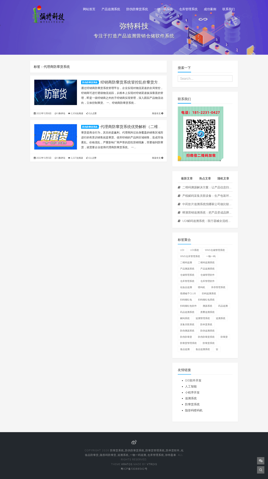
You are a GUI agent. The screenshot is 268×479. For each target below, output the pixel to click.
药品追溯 (223, 305)
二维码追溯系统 (206, 262)
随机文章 (223, 178)
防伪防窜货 (186, 336)
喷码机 (201, 287)
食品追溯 (185, 349)
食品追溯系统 (203, 349)
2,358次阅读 (76, 113)
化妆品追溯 (186, 287)
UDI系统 (194, 250)
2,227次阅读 (76, 157)
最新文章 (187, 178)
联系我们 (228, 9)
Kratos (127, 464)
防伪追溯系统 (207, 330)
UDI (182, 250)
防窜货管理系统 (188, 343)
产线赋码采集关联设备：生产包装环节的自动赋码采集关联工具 (206, 195)
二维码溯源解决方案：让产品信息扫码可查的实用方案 (206, 187)
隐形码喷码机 (194, 410)
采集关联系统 (187, 324)
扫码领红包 (186, 299)
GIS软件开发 (193, 380)
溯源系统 (207, 305)
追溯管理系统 (203, 318)
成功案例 (210, 9)
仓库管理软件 (207, 281)
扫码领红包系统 (206, 299)
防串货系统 (206, 324)
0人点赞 (92, 113)
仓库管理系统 (188, 9)
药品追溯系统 (187, 312)
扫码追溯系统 (209, 293)
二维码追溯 (186, 262)
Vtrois (152, 464)
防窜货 (224, 336)
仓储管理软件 (207, 274)
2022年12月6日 (43, 113)
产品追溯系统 (111, 9)
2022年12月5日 (43, 157)
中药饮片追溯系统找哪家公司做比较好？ (206, 204)
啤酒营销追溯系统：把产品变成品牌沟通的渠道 (206, 212)
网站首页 (89, 9)
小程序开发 (192, 392)
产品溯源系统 (187, 268)
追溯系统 (220, 318)
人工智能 (191, 386)
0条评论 (61, 113)
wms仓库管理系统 (190, 256)
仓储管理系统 (187, 274)
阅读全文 (156, 113)
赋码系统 (185, 318)
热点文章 (205, 178)
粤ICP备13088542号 (134, 468)
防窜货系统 (209, 343)
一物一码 (210, 256)
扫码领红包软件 (188, 305)
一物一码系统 (163, 9)
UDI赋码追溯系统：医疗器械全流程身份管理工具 (206, 221)
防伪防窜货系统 (137, 9)
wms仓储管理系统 (215, 250)
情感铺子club (188, 293)
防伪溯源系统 (187, 330)
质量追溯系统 (207, 312)
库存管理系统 (218, 287)
